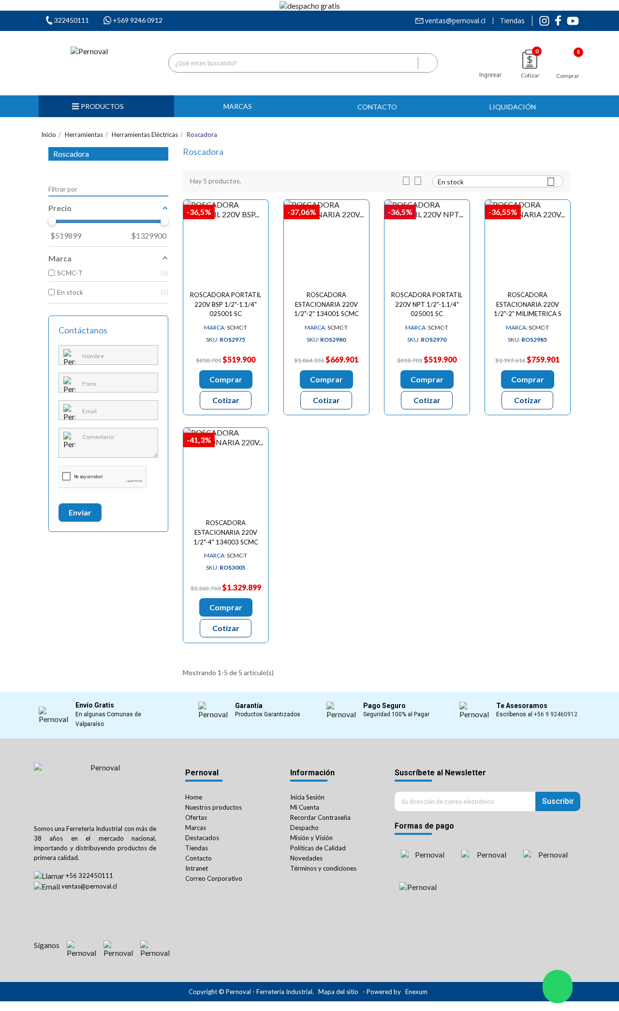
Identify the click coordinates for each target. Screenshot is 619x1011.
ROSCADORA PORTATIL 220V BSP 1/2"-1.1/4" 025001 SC (225, 304)
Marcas (195, 827)
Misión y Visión (311, 838)
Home (193, 797)
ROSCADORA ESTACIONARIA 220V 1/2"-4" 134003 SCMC (225, 532)
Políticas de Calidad (318, 848)
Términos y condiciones (323, 868)
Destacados (202, 838)
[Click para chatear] (558, 986)
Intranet (196, 868)
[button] (242, 106)
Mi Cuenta (304, 807)
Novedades (306, 858)
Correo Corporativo (213, 878)
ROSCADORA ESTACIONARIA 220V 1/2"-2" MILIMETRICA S (527, 304)
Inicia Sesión (307, 797)
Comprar (225, 379)
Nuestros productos (213, 807)
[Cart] (567, 58)
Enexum (417, 992)
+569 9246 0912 (137, 20)
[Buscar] (427, 63)
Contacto (198, 858)
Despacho (304, 827)
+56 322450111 (89, 875)
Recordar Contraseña (320, 817)
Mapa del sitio (338, 992)
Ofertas (196, 817)
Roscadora (71, 153)
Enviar (80, 512)
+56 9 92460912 (555, 714)
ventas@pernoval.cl (455, 20)
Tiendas (512, 20)
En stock (496, 181)
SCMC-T (225, 327)
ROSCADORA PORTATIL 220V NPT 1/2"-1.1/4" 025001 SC (426, 304)
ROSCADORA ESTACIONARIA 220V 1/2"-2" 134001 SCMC (326, 304)
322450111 (71, 20)
